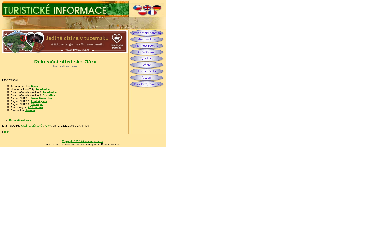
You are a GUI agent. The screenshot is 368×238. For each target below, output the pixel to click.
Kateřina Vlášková (31, 125)
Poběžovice (43, 89)
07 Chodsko (35, 107)
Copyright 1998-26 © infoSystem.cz (83, 141)
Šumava (30, 110)
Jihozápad (37, 104)
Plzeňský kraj (39, 101)
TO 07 (47, 125)
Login (6, 131)
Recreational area (20, 120)
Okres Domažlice (41, 98)
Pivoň (34, 86)
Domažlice (49, 95)
